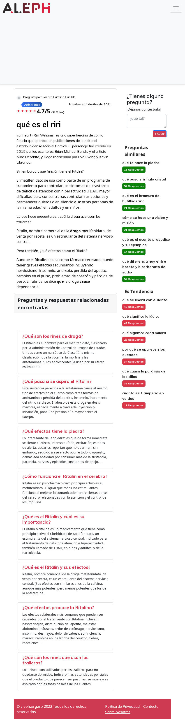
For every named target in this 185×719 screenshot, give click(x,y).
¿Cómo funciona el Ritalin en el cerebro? (64, 476)
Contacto (150, 706)
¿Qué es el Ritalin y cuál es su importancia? (53, 519)
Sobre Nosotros (117, 712)
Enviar (159, 134)
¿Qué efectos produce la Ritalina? (58, 607)
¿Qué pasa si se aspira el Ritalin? (57, 381)
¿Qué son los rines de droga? (52, 336)
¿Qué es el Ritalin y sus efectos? (56, 567)
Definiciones (32, 104)
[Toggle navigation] (176, 8)
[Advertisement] (92, 48)
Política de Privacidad (122, 706)
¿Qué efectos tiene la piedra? (53, 431)
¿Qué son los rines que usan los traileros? (55, 660)
